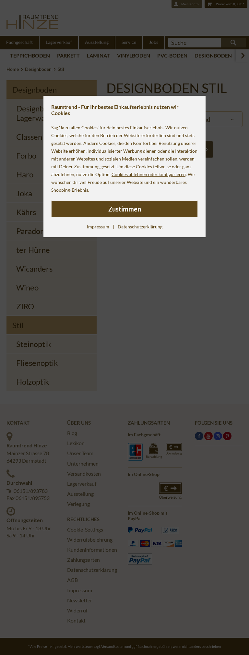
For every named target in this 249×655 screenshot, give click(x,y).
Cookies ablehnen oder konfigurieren (148, 174)
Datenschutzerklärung (140, 226)
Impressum (98, 226)
